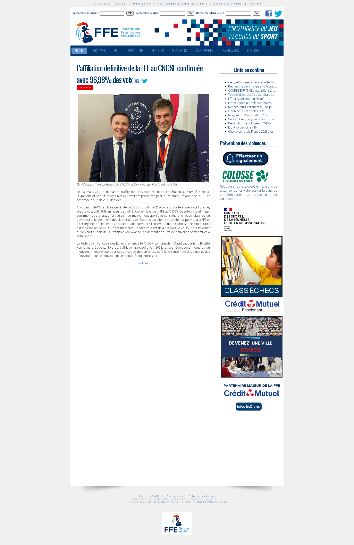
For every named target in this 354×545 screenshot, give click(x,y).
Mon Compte (166, 3)
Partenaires (231, 50)
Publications (142, 3)
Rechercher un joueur (85, 13)
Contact (121, 3)
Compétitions (134, 50)
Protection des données (201, 496)
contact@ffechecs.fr (169, 501)
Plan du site (100, 3)
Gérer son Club (193, 3)
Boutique (253, 50)
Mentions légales (176, 496)
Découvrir (99, 50)
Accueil (79, 50)
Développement (205, 50)
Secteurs (158, 50)
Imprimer (255, 3)
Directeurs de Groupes (226, 3)
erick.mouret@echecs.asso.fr (213, 501)
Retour (143, 263)
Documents (179, 50)
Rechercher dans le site (210, 13)
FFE (116, 50)
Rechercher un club (147, 13)
